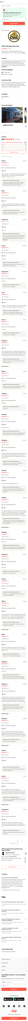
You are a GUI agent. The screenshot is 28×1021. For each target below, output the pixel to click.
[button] (12, 119)
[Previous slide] (2, 870)
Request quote (12, 867)
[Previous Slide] (2, 133)
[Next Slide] (5, 133)
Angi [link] (2, 5)
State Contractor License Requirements (10, 877)
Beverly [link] (8, 5)
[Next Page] (25, 841)
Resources (4, 966)
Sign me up (14, 989)
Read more (4, 66)
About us (3, 970)
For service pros (5, 962)
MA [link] (5, 5)
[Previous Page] (2, 841)
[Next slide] (5, 870)
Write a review (14, 152)
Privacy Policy (17, 1014)
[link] (12, 857)
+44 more (23, 52)
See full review (5, 366)
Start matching (14, 23)
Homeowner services (6, 959)
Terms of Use (10, 1014)
